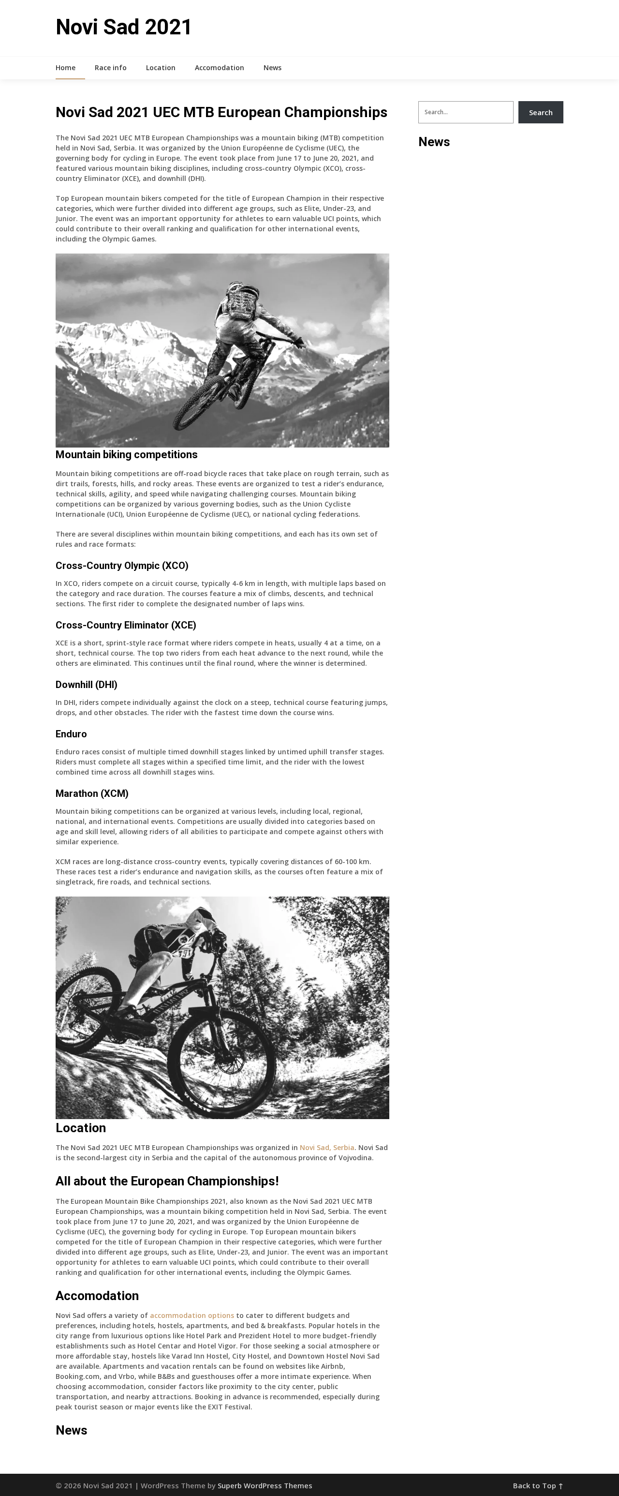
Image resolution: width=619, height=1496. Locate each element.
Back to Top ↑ (538, 1485)
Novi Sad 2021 (124, 27)
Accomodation (219, 67)
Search (541, 112)
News (272, 67)
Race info (111, 67)
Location (161, 67)
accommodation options (192, 1315)
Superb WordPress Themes (265, 1485)
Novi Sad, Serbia (327, 1147)
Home (65, 67)
